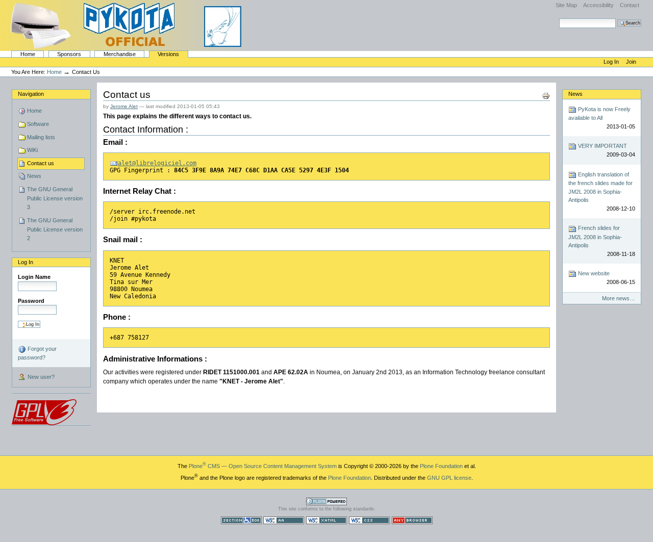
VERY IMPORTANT (605, 150)
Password (31, 301)
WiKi (32, 150)
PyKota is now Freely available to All (601, 118)
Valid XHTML (326, 520)
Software (38, 124)
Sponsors (69, 54)
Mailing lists (41, 137)
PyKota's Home (127, 25)
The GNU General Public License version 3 (55, 198)
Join (631, 62)
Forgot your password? (37, 353)
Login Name (34, 277)
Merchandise (120, 54)
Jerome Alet (124, 106)
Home (27, 54)
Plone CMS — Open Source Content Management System (263, 466)
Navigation (31, 94)
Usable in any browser (412, 520)
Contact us (40, 163)
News (34, 176)
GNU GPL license (449, 478)
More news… (618, 298)
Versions (168, 54)
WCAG (283, 520)
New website (605, 277)
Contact (629, 5)
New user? (40, 377)
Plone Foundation (441, 466)
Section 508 (241, 520)
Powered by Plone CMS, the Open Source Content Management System (326, 501)
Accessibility (598, 5)
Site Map (566, 5)
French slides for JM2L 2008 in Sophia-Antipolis (601, 240)
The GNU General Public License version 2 (55, 229)
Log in (612, 62)
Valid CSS (369, 520)
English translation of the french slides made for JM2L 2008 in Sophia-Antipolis (601, 191)
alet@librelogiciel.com (157, 163)
